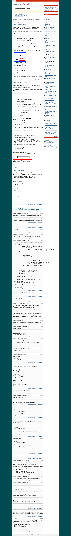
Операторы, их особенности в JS (51, 33)
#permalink (41, 213)
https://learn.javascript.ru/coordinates (20, 11)
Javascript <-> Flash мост (49, 109)
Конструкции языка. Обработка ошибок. (50, 42)
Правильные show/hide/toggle (49, 9)
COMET (46, 76)
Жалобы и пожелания (48, 141)
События (46, 22)
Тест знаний (18, 3)
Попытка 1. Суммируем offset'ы (19, 14)
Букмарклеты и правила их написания (50, 112)
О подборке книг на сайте (49, 113)
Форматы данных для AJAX (50, 78)
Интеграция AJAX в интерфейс (49, 8)
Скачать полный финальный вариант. (18, 188)
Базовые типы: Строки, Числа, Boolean (50, 31)
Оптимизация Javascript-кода (50, 95)
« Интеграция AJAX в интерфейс (19, 198)
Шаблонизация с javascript (50, 123)
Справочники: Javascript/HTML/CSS (49, 128)
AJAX (46, 25)
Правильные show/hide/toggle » (36, 198)
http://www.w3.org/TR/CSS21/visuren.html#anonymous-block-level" (26, 106)
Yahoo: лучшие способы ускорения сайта (49, 89)
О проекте (36, 534)
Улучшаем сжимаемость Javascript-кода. (49, 100)
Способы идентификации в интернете (50, 118)
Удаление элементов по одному (50, 142)
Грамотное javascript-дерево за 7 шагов (50, 7)
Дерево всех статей (55, 136)
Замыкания (47, 38)
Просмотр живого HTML (49, 51)
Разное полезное (48, 52)
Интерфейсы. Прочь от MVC (50, 93)
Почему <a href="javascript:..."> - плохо (50, 116)
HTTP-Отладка (48, 49)
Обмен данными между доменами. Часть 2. (49, 83)
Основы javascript (48, 19)
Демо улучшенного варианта (19, 16)
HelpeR (16, 320)
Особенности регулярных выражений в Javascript (49, 28)
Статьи (14, 3)
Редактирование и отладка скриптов (50, 46)
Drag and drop (47, 55)
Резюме (16, 17)
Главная (15, 4)
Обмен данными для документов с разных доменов (51, 80)
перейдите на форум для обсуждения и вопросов (35, 196)
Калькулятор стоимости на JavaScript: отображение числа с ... (50, 145)
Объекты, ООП (47, 24)
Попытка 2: (21, 15)
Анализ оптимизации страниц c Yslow (50, 92)
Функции (46, 36)
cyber (15, 438)
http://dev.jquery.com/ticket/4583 (17, 294)
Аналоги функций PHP (24, 3)
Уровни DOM (47, 120)
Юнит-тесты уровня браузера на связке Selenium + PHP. (51, 125)
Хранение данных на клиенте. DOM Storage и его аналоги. (50, 133)
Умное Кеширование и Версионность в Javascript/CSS (50, 103)
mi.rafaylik (16, 518)
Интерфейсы (17, 4)
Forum (57, 147)
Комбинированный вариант (18, 170)
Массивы (46, 35)
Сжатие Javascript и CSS (49, 98)
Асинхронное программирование (51, 106)
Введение (47, 17)
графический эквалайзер (49, 146)
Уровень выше (27, 198)
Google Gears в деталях (49, 108)
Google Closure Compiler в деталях (50, 87)
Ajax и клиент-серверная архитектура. (49, 73)
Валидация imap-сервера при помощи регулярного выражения (50, 143)
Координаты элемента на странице (49, 62)
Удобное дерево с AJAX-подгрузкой (50, 10)
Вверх (43, 534)
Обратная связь (40, 534)
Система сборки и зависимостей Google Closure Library (51, 130)
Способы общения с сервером (50, 75)
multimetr (16, 229)
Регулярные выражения (49, 40)
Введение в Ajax (48, 69)
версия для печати (23, 196)
